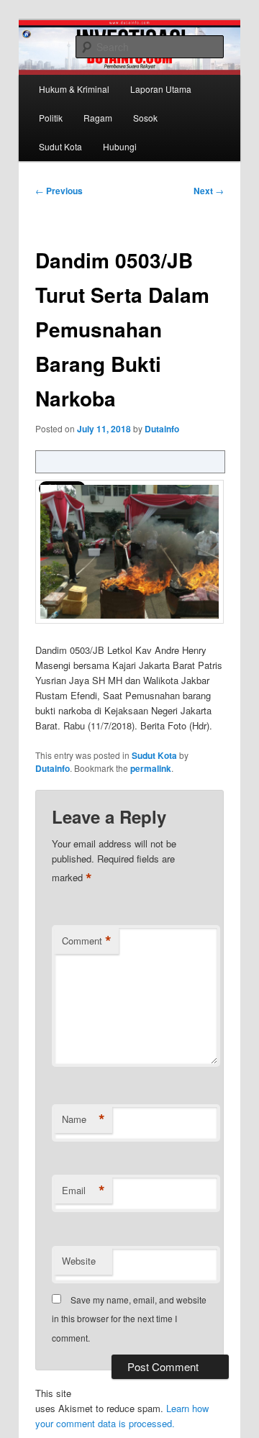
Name (83, 1119)
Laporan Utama (160, 89)
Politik (51, 118)
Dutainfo (162, 428)
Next (209, 190)
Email (83, 1190)
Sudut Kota (60, 146)
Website (79, 1261)
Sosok (145, 118)
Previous (59, 190)
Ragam (97, 118)
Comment (87, 940)
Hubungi (120, 146)
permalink (150, 768)
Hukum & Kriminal (74, 89)
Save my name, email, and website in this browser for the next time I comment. (129, 1318)
